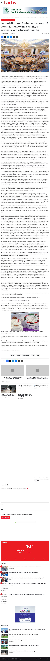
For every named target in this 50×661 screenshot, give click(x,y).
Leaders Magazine (5, 33)
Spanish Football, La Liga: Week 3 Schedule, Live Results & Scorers (23, 634)
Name (2, 504)
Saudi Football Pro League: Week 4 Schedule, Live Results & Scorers (23, 645)
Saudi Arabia (26, 355)
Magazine (47, 658)
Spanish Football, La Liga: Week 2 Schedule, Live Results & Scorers (23, 572)
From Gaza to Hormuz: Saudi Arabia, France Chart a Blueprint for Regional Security (27, 583)
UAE (33, 355)
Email (2, 509)
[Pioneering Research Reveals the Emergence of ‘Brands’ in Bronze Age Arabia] (41, 431)
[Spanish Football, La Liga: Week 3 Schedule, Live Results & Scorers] (4, 636)
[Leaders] (10, 2)
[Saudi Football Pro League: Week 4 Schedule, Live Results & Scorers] (4, 647)
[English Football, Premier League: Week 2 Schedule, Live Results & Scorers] (4, 641)
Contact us (42, 658)
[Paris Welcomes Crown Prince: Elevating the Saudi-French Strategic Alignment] (4, 579)
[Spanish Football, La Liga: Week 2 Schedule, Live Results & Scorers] (4, 574)
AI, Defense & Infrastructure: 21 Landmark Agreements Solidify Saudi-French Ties (27, 594)
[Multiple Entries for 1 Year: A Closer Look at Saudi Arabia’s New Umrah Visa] (4, 568)
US (38, 355)
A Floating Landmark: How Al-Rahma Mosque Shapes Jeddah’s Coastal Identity (25, 395)
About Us (37, 658)
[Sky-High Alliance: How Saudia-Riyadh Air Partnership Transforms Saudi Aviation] (4, 630)
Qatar (18, 355)
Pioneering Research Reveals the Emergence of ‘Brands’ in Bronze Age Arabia (41, 479)
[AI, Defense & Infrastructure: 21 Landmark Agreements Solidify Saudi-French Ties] (4, 599)
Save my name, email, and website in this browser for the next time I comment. (17, 514)
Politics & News (11, 19)
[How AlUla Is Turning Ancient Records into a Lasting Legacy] (8, 389)
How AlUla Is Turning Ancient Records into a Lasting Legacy (7, 395)
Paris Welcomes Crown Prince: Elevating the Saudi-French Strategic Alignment (26, 578)
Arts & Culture (7, 17)
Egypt (13, 355)
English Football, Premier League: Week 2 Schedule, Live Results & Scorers (25, 640)
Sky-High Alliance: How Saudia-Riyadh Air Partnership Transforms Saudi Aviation (27, 629)
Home (3, 17)
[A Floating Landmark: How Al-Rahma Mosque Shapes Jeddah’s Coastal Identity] (25, 389)
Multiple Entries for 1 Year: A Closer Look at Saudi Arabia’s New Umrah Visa (25, 567)
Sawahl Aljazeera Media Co (9, 658)
